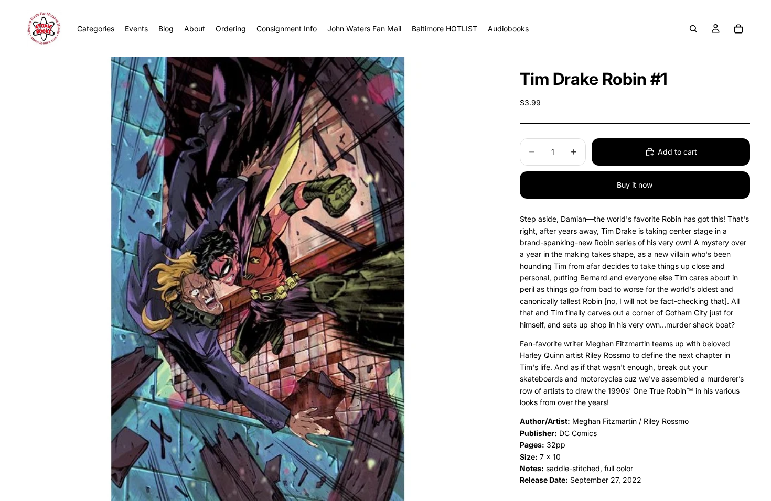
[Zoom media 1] (258, 279)
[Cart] (738, 28)
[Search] (693, 28)
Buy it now (634, 184)
